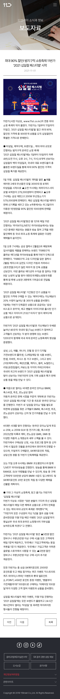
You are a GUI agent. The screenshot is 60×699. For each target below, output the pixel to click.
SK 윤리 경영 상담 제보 (43, 657)
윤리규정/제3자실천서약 (16, 657)
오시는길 (16, 665)
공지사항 (43, 665)
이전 (9, 622)
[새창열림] (20, 645)
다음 (22, 622)
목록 (51, 622)
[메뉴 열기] (55, 5)
